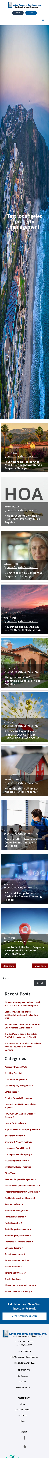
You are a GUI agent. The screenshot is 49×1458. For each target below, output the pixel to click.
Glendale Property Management (19, 1098)
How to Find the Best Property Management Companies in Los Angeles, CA (24, 950)
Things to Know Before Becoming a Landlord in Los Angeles (23, 681)
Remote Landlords (13, 1204)
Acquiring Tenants (13, 1073)
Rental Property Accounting (17, 1229)
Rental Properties (12, 1223)
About (23, 1404)
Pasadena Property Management (19, 1179)
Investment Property (14, 1135)
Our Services (22, 1376)
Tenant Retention (12, 1266)
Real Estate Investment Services (19, 1198)
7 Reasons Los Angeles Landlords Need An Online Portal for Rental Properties (22, 1004)
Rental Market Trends (14, 1216)
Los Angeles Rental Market (17, 1148)
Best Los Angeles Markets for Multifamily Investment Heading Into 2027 (21, 1015)
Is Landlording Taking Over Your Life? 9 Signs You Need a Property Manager (23, 465)
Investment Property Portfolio (18, 1142)
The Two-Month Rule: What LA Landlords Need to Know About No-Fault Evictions (23, 1046)
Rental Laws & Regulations (17, 1210)
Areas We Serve (23, 1387)
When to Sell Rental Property (17, 1291)
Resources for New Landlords (18, 1241)
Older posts (8, 966)
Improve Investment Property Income (21, 1129)
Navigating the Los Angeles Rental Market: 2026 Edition (23, 628)
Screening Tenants (13, 1247)
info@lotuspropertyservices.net (24, 1357)
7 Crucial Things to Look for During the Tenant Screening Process (23, 896)
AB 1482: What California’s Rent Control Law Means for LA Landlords (22, 1026)
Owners (18, 12)
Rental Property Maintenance (18, 1235)
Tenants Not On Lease (15, 1272)
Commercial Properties (15, 1079)
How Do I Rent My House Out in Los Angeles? (21, 1106)
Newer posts (40, 966)
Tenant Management (14, 1254)
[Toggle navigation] (43, 20)
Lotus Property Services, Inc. (22, 456)
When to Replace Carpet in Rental (19, 1285)
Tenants (31, 12)
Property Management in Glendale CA (21, 1185)
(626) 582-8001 (24, 1351)
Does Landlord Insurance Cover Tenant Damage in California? (21, 842)
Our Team (22, 1415)
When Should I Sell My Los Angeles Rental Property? (22, 790)
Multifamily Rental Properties (18, 1166)
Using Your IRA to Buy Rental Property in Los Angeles (23, 574)
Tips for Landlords (13, 1279)
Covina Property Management (18, 1085)
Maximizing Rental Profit (16, 1160)
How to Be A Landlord (14, 1123)
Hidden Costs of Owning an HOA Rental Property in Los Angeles (22, 519)
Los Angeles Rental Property (17, 1154)
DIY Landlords (11, 1091)
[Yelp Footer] (24, 1446)
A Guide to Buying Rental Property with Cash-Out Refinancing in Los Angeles (22, 734)
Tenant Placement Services (17, 1260)
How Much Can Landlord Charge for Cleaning (20, 1115)
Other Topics (10, 1173)
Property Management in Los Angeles (21, 1191)
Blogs (22, 1421)
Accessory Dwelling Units (16, 1066)
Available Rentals (22, 1409)
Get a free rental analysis (24, 1316)
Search (6, 978)
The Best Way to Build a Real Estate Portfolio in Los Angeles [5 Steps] (21, 1036)
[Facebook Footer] (24, 1438)
